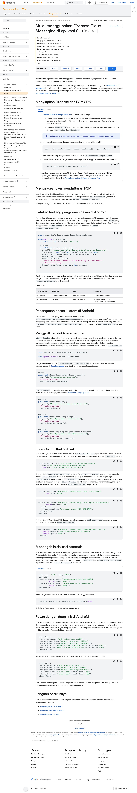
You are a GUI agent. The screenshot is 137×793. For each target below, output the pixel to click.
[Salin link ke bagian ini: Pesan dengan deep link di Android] (91, 617)
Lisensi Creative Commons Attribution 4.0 (91, 733)
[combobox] (75, 2)
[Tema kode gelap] (115, 147)
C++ (111, 69)
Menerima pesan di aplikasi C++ (52, 710)
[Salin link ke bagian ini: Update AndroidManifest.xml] (76, 449)
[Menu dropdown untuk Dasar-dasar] (25, 13)
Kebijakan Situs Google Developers (104, 735)
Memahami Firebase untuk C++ (48, 93)
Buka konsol (122, 3)
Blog (112, 3)
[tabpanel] (79, 146)
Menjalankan (53, 14)
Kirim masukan (114, 26)
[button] (12, 37)
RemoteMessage (57, 366)
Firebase (38, 20)
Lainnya (49, 3)
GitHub (33, 768)
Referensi (69, 14)
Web (78, 69)
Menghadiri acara (71, 768)
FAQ (99, 771)
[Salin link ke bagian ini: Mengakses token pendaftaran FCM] (93, 188)
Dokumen (36, 3)
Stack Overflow (103, 757)
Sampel (33, 761)
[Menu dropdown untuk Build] (28, 2)
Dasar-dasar (18, 14)
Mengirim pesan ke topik (49, 714)
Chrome (68, 780)
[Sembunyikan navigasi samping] (26, 789)
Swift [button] (49, 569)
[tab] (40, 109)
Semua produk (110, 780)
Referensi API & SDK (38, 757)
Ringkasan (6, 14)
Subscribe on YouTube (72, 764)
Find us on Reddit (70, 757)
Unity (101, 69)
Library (33, 764)
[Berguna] (117, 20)
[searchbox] (14, 20)
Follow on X (68, 761)
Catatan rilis (102, 764)
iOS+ (54, 69)
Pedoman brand (103, 768)
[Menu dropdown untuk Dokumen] (42, 2)
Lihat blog (68, 754)
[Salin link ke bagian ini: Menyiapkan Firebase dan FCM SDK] (93, 102)
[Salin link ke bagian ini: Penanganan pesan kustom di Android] (96, 311)
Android (66, 69)
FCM (24, 9)
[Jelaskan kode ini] (111, 147)
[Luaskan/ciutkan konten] (51, 38)
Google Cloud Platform (93, 780)
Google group (102, 761)
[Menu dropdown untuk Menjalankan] (60, 13)
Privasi (43, 788)
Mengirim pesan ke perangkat (51, 707)
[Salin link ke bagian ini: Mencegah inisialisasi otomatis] (85, 547)
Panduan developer (38, 754)
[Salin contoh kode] (118, 147)
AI (31, 14)
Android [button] (41, 109)
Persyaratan (35, 788)
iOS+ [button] (49, 109)
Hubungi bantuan (104, 754)
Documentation (10, 9)
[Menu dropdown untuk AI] (34, 13)
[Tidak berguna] (121, 20)
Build (24, 3)
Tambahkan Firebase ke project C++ (56, 114)
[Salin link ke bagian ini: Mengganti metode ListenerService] (86, 333)
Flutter (89, 69)
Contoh (79, 14)
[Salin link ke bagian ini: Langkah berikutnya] (69, 694)
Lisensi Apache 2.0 (54, 735)
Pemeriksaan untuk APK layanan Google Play (82, 178)
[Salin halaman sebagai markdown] (93, 31)
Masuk (132, 3)
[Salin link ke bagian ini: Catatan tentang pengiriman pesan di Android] (108, 212)
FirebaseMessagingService (78, 393)
